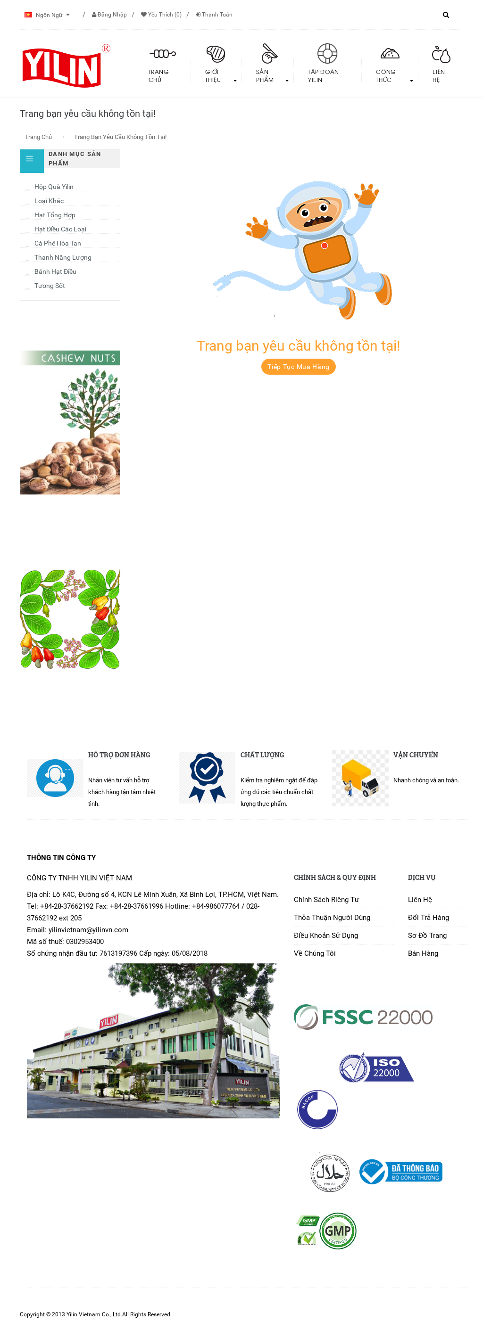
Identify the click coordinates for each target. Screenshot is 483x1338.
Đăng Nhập (111, 14)
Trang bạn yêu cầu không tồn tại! (120, 136)
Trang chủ (38, 136)
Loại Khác (49, 201)
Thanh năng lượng (63, 257)
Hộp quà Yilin (54, 186)
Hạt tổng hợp (54, 215)
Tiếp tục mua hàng (298, 366)
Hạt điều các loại (60, 229)
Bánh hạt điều (55, 271)
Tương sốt (49, 285)
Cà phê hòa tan (57, 243)
